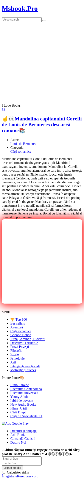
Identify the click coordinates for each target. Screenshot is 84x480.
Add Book (17, 435)
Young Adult (19, 396)
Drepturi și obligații (23, 431)
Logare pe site (12, 467)
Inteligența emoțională (25, 366)
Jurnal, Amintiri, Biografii (27, 339)
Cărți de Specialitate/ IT (26, 416)
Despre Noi (18, 442)
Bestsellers (17, 323)
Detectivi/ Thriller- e (24, 343)
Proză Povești (19, 347)
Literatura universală (24, 393)
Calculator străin (17, 472)
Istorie (14, 354)
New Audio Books (23, 404)
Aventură (16, 327)
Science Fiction (20, 335)
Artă (13, 362)
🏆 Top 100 (18, 319)
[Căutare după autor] (44, 20)
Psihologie (17, 358)
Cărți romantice (20, 151)
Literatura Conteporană (26, 389)
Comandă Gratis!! (22, 438)
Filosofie (16, 350)
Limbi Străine (19, 385)
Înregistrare (9, 476)
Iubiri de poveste (21, 400)
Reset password (27, 476)
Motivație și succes (23, 370)
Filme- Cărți (18, 408)
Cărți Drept (18, 412)
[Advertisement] (42, 261)
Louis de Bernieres (23, 144)
